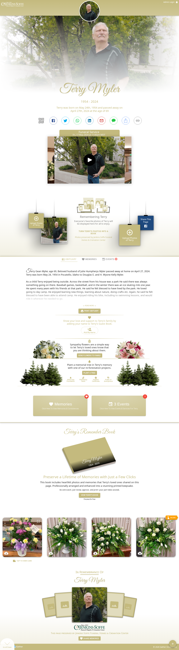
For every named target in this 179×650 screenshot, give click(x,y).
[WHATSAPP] (77, 121)
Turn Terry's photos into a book (93, 232)
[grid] (89, 223)
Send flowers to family (89, 355)
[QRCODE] (41, 121)
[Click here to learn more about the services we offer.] (89, 627)
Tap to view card (24, 561)
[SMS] (114, 121)
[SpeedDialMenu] (172, 643)
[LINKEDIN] (89, 121)
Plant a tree (89, 373)
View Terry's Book (89, 495)
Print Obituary (91, 311)
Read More (89, 306)
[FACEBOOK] (53, 121)
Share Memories (91, 638)
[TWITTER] (65, 121)
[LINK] (138, 121)
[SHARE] (126, 121)
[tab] (69, 259)
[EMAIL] (101, 121)
